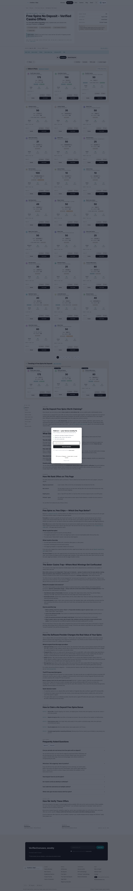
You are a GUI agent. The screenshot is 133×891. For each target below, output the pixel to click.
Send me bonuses (66, 446)
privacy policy (71, 450)
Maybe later (66, 460)
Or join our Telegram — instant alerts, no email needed (67, 457)
